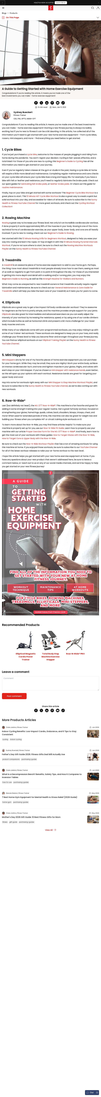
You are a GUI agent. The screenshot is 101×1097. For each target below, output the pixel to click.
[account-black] (98, 7)
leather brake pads (59, 184)
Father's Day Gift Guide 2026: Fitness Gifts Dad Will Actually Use (33, 754)
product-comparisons (11, 759)
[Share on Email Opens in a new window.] (57, 103)
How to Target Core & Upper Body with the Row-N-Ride (29, 438)
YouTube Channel (88, 447)
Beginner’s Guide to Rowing (61, 233)
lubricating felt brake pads (34, 184)
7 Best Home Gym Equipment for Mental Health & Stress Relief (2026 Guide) (39, 797)
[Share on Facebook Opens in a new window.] (36, 103)
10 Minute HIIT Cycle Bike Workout (42, 196)
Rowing (5, 222)
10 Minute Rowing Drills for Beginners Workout (44, 238)
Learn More (61, 3)
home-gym (6, 802)
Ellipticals (6, 314)
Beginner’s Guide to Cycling (70, 161)
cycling (5, 739)
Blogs (4, 13)
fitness (4, 822)
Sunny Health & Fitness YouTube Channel (35, 248)
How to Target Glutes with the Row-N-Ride (73, 435)
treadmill (8, 265)
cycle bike (32, 154)
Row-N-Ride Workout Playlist (40, 443)
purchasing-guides (29, 759)
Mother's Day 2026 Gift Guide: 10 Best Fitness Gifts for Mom (31, 817)
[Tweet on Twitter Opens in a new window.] (41, 103)
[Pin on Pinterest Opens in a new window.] (52, 103)
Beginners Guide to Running (15, 278)
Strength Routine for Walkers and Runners (63, 278)
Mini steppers (8, 359)
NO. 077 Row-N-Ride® (45, 405)
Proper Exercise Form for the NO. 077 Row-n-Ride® (50, 431)
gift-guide (13, 822)
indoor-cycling (16, 739)
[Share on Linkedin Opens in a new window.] (47, 103)
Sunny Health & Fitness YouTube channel (48, 385)
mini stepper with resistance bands (68, 370)
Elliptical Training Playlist (54, 340)
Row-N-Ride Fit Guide (53, 428)
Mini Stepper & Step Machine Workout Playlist (71, 382)
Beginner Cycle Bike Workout (80, 192)
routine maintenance (12, 187)
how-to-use (7, 782)
